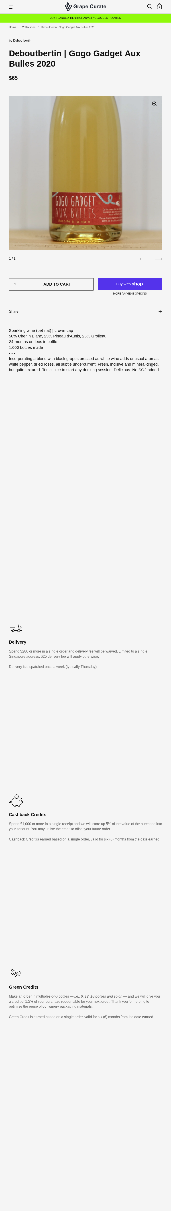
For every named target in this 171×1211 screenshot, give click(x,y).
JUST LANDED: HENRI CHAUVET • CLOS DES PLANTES (85, 18)
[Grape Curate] (85, 6)
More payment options (130, 293)
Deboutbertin (22, 40)
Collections (28, 27)
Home (12, 27)
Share (13, 311)
